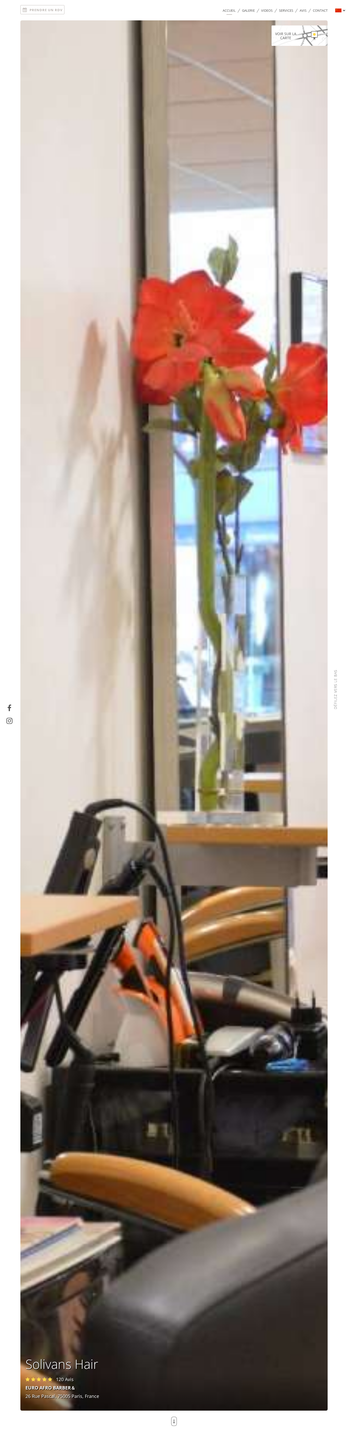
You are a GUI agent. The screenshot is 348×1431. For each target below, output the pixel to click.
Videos (267, 10)
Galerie (248, 10)
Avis (303, 10)
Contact (320, 10)
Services (286, 10)
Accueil (229, 10)
